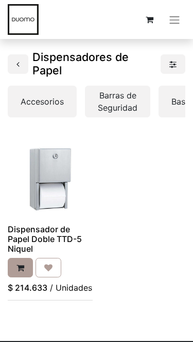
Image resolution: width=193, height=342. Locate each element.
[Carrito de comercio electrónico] (149, 19)
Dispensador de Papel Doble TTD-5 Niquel (45, 239)
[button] (20, 267)
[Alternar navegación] (174, 19)
